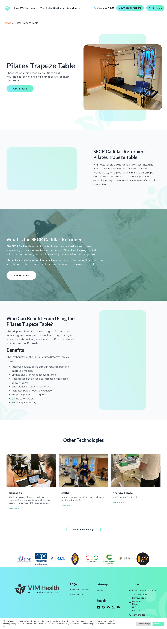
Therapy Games (123, 493)
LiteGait (65, 493)
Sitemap (100, 590)
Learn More (14, 508)
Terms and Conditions (80, 590)
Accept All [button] (158, 624)
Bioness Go (15, 493)
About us (72, 8)
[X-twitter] (113, 607)
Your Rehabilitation (50, 8)
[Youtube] (118, 607)
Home (7, 22)
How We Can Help (24, 8)
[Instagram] (103, 607)
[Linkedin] (98, 607)
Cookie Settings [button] (144, 624)
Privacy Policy (76, 594)
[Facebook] (108, 607)
